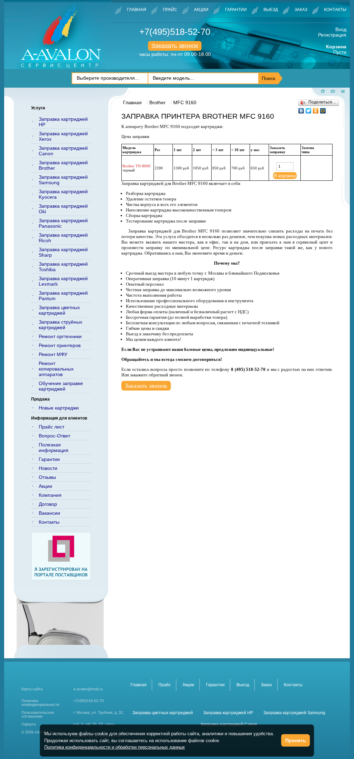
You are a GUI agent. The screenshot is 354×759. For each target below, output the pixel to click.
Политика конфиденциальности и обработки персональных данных (114, 747)
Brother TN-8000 (136, 166)
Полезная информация (53, 447)
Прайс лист (51, 427)
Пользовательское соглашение (37, 714)
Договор (48, 504)
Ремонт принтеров (60, 345)
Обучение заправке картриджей (61, 386)
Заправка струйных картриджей (60, 324)
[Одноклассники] (315, 109)
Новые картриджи (59, 408)
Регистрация (332, 35)
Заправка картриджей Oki (63, 208)
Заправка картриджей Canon (63, 150)
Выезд (270, 9)
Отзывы (47, 477)
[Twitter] (308, 109)
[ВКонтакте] (301, 109)
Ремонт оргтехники (60, 336)
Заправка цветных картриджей (59, 310)
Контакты (335, 9)
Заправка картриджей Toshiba (63, 266)
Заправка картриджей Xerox (63, 136)
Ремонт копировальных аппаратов (56, 369)
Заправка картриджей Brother (63, 165)
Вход (340, 29)
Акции (201, 9)
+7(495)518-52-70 (174, 32)
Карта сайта (32, 689)
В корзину (285, 175)
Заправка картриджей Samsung (63, 179)
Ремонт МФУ (53, 354)
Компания (50, 495)
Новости (48, 468)
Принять (295, 740)
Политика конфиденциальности (40, 703)
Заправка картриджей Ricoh (63, 237)
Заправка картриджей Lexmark (63, 281)
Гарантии (236, 9)
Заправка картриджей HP (63, 121)
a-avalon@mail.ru (88, 689)
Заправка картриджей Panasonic (63, 223)
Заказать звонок (174, 45)
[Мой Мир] (323, 109)
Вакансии (49, 513)
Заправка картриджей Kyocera (63, 194)
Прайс (170, 9)
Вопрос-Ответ (54, 435)
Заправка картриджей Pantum (63, 295)
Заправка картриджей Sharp (63, 252)
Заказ (301, 9)
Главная (136, 9)
